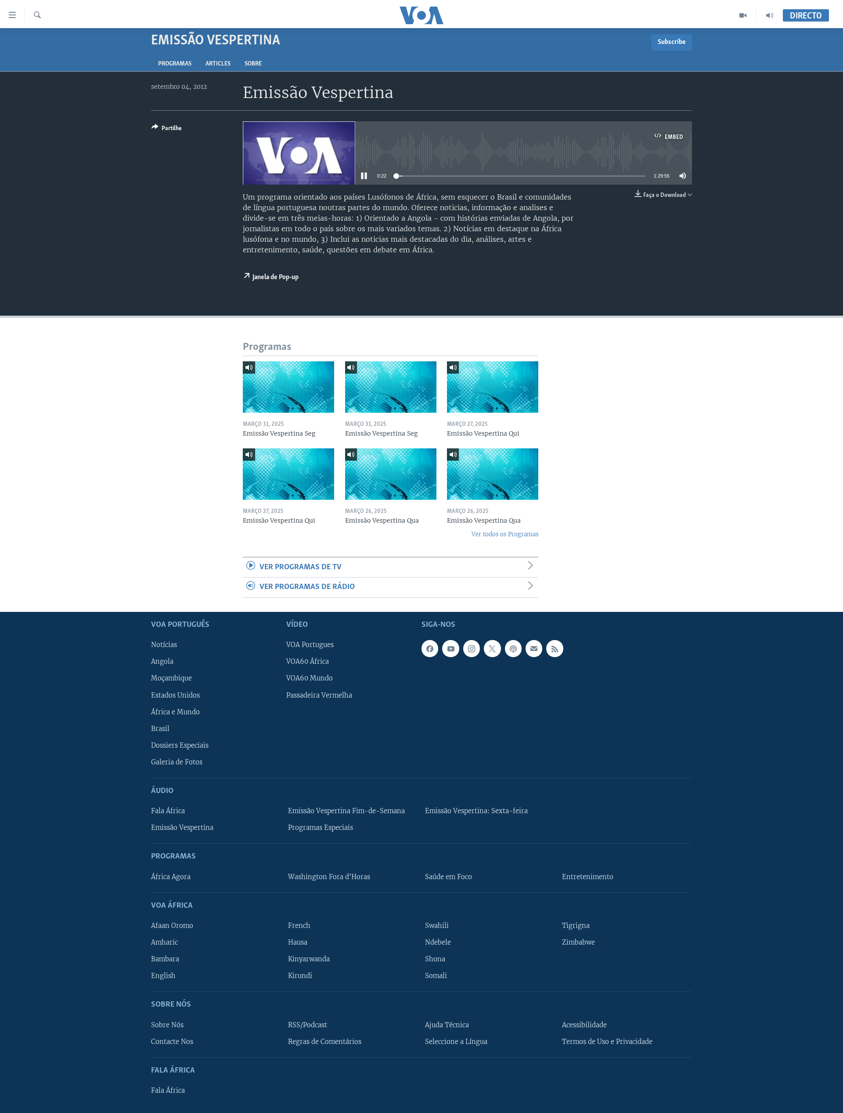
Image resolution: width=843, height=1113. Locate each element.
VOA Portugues (310, 645)
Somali (436, 976)
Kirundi (300, 976)
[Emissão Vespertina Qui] (492, 387)
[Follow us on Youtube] (450, 648)
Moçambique (171, 678)
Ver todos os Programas (505, 534)
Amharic (164, 942)
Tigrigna (576, 926)
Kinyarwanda (309, 959)
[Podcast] (513, 648)
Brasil (160, 728)
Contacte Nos (172, 1041)
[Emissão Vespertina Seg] (288, 387)
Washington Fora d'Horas (329, 876)
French (299, 926)
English (163, 976)
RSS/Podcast (307, 1025)
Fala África (168, 811)
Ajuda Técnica (447, 1025)
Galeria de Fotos (176, 762)
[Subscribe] (534, 648)
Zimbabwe (578, 942)
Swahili (437, 926)
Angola (162, 662)
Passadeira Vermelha (319, 695)
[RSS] (554, 648)
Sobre (253, 64)
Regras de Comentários (324, 1041)
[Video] (743, 15)
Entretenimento (587, 876)
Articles (218, 64)
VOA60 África (307, 662)
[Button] (166, 129)
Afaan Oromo (172, 926)
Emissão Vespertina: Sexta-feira (476, 811)
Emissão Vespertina (182, 828)
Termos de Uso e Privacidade (607, 1041)
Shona (435, 959)
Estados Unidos (175, 695)
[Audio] (770, 15)
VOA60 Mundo (309, 678)
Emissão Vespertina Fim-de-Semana (346, 811)
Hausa (297, 942)
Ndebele (438, 942)
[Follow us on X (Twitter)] (492, 648)
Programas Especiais (320, 828)
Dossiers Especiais (180, 745)
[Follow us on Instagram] (471, 648)
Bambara (165, 959)
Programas (174, 64)
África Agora (171, 876)
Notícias (164, 645)
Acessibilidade (584, 1025)
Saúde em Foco (448, 876)
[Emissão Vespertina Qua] (390, 474)
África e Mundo (175, 712)
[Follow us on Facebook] (430, 648)
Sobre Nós (167, 1025)
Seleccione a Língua (456, 1041)
